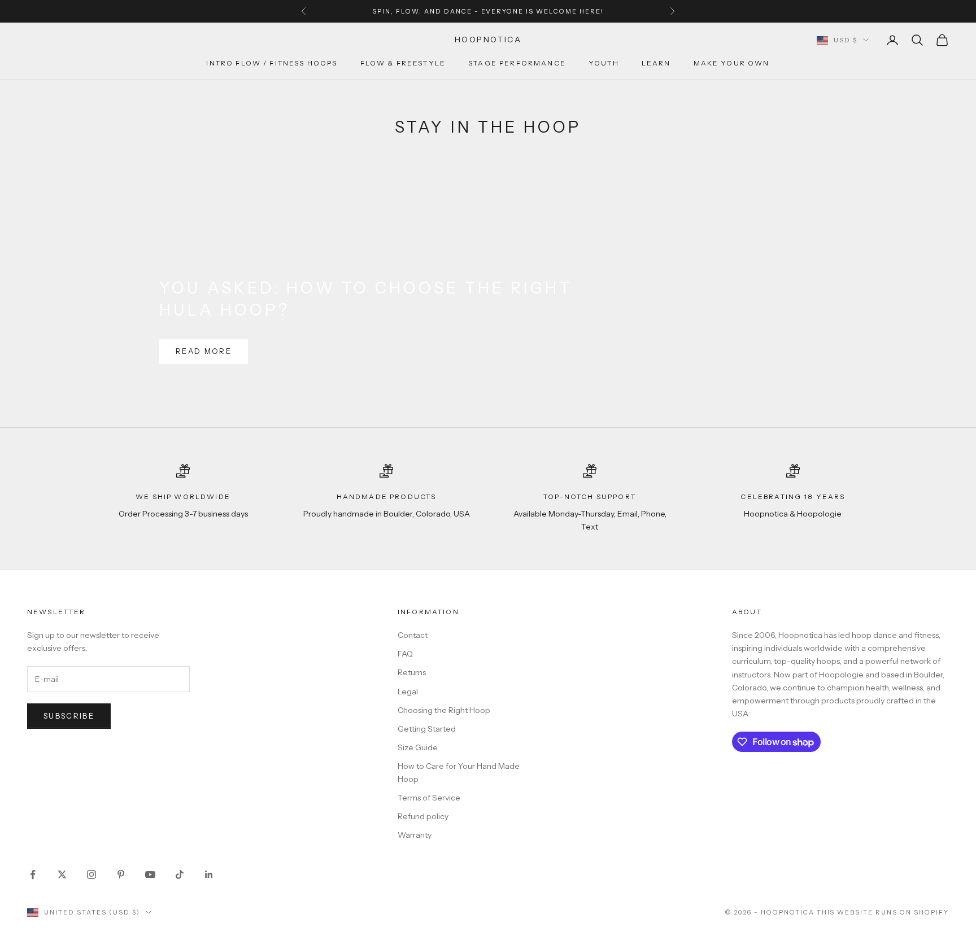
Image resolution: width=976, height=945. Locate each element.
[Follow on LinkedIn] (209, 874)
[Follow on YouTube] (150, 874)
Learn (656, 63)
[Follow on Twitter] (62, 874)
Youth (604, 63)
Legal (408, 691)
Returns (412, 672)
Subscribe (68, 715)
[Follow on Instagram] (91, 874)
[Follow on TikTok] (179, 874)
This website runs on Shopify (883, 912)
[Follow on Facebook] (32, 874)
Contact (413, 635)
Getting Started (427, 729)
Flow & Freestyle (403, 63)
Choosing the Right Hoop (444, 710)
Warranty (415, 835)
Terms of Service (429, 798)
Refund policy (423, 816)
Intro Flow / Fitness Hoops (271, 63)
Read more (204, 351)
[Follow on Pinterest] (121, 874)
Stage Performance (517, 63)
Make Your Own (732, 63)
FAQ (405, 654)
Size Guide (418, 747)
